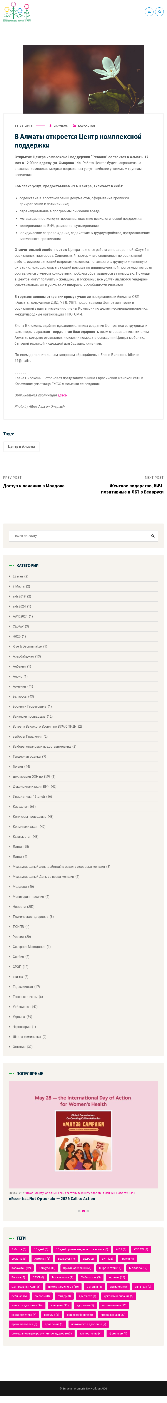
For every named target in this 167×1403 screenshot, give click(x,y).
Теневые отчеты (25, 997)
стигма (18, 977)
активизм (118, 1286)
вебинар (19, 1296)
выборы (42, 1296)
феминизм (118, 1333)
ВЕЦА (88, 1258)
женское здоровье (27, 1305)
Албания (19, 666)
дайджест (87, 1296)
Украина (19, 1017)
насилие (51, 1314)
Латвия (18, 847)
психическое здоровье (88, 1324)
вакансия (143, 1286)
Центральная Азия (26, 1286)
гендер (64, 1296)
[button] (79, 1211)
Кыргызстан (22, 837)
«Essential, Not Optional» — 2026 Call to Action (52, 1198)
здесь (62, 395)
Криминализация (25, 827)
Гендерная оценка (27, 757)
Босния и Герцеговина (29, 706)
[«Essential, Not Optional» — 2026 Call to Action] (83, 1134)
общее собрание (80, 1314)
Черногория (21, 1027)
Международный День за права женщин (43, 877)
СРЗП (17, 967)
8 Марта (19, 586)
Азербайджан (23, 656)
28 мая (18, 576)
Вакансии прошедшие (29, 716)
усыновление (91, 1333)
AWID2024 (20, 616)
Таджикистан (23, 987)
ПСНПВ (18, 927)
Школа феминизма (27, 1037)
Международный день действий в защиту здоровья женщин (59, 867)
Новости (19, 907)
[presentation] (11, 1211)
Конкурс (47, 1268)
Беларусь (20, 696)
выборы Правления (27, 736)
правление (54, 1324)
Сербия (18, 957)
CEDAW (18, 626)
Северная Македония (29, 947)
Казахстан (86, 125)
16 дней (41, 1249)
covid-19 (19, 1258)
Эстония (19, 1047)
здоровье (85, 1305)
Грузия (18, 767)
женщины (59, 1305)
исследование (114, 1305)
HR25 (16, 636)
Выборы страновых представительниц (42, 746)
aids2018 (19, 596)
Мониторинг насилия (28, 897)
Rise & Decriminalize (27, 646)
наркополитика (24, 1314)
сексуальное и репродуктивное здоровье (42, 1333)
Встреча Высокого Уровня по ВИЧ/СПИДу (45, 726)
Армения (19, 686)
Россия (18, 937)
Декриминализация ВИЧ (31, 787)
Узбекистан (21, 1007)
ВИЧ (107, 1258)
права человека (24, 1324)
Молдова (20, 887)
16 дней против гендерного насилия (82, 1249)
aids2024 (19, 606)
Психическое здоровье (30, 917)
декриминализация (119, 1296)
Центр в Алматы (21, 447)
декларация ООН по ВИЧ (31, 777)
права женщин (113, 1314)
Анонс (17, 676)
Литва (17, 857)
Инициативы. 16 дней (29, 797)
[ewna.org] (17, 12)
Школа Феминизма (63, 1286)
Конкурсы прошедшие (29, 817)
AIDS (121, 1249)
